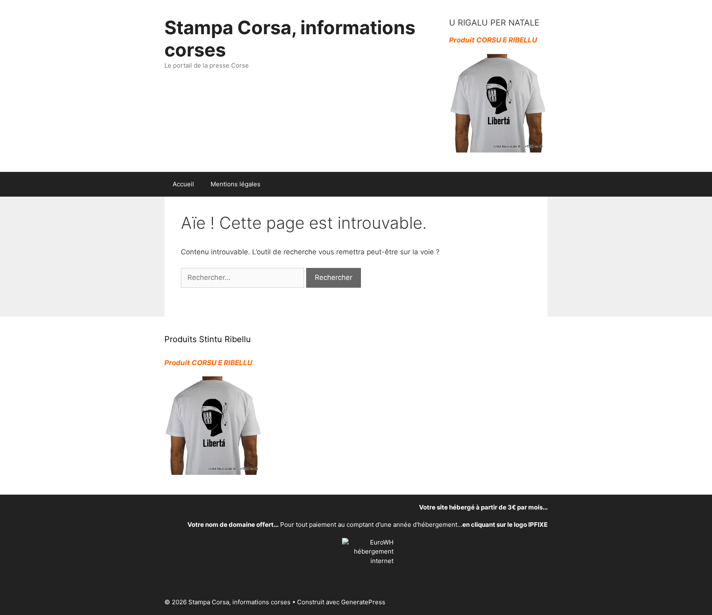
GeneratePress (363, 602)
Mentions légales (235, 184)
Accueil (183, 184)
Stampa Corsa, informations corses (289, 38)
